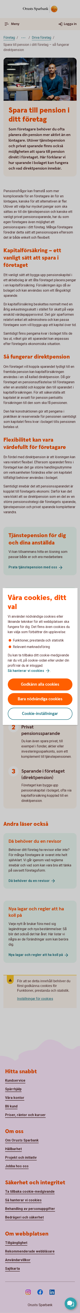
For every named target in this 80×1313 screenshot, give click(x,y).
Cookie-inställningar (40, 713)
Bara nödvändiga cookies (40, 699)
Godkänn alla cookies (40, 684)
